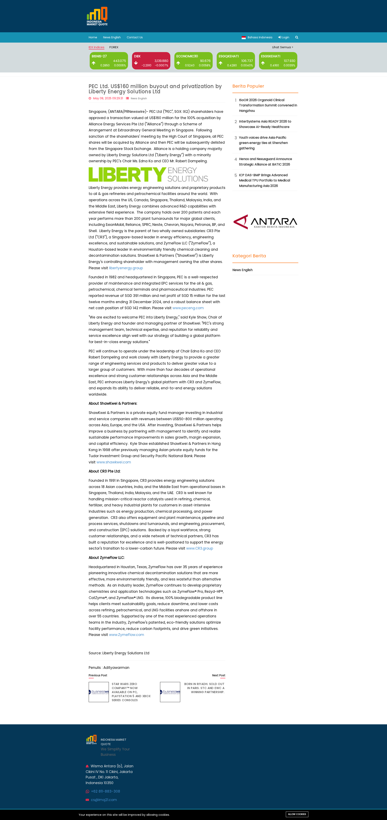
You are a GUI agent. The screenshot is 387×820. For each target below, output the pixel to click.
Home (93, 37)
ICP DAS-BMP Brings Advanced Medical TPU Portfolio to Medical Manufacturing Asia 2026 (264, 180)
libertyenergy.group (126, 268)
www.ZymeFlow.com (126, 634)
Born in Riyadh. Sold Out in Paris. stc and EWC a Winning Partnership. (204, 688)
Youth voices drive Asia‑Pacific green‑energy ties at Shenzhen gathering (263, 143)
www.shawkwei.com (114, 462)
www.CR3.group (199, 548)
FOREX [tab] (113, 47)
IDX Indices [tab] (96, 47)
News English (112, 37)
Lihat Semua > (282, 47)
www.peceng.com (188, 308)
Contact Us (135, 37)
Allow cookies (297, 814)
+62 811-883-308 (105, 791)
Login (285, 37)
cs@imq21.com (104, 799)
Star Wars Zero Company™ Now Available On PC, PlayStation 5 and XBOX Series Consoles (131, 692)
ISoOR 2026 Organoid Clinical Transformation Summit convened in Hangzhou (268, 105)
